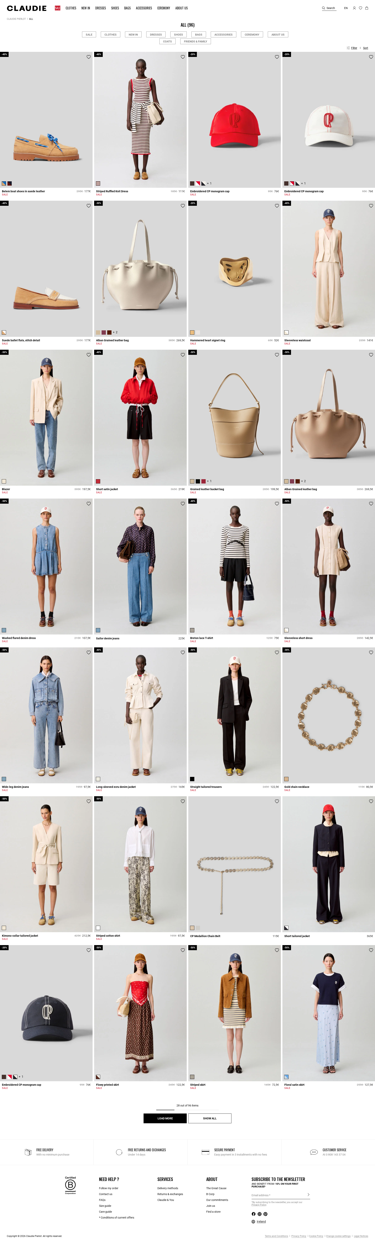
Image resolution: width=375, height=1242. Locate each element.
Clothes (110, 34)
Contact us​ (105, 1194)
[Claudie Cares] (70, 1185)
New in (133, 34)
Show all (210, 1118)
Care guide (105, 1211)
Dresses (156, 34)
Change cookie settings (338, 1236)
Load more (165, 1118)
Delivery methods (167, 1188)
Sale (89, 34)
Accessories (223, 34)
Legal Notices (360, 1236)
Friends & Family (195, 41)
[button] (55, 8)
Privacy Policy (298, 1236)
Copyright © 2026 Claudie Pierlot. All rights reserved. (34, 1236)
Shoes (178, 34)
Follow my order (108, 1188)
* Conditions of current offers (116, 1217)
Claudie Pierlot (16, 19)
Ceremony (252, 34)
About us (278, 34)
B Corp (210, 1194)
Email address (260, 1195)
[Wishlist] (89, 57)
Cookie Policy (316, 1236)
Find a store (213, 1211)
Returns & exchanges (170, 1194)
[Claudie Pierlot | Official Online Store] (26, 8)
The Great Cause (216, 1188)
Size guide (105, 1205)
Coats (167, 41)
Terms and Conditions (276, 1236)
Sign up (308, 1195)
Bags (198, 34)
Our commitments (217, 1200)
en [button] (346, 8)
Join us (210, 1205)
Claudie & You (165, 1200)
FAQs (102, 1200)
